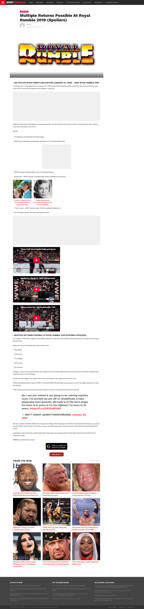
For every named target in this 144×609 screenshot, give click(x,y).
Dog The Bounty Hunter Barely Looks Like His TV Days (84, 494)
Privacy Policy (112, 607)
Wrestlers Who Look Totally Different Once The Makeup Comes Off (24, 564)
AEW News (50, 2)
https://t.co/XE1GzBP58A (45, 408)
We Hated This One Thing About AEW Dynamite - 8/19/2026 (85, 528)
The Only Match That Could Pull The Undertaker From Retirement (56, 563)
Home (31, 2)
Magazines (98, 2)
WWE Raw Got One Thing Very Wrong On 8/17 (55, 528)
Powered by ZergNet (94, 461)
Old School (87, 2)
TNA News (59, 2)
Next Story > (56, 454)
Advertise (122, 607)
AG (30, 24)
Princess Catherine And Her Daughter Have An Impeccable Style (22, 203)
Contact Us (130, 607)
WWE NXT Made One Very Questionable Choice (23, 528)
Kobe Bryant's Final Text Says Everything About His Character (25, 494)
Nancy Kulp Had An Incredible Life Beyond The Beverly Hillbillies (43, 203)
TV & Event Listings (111, 2)
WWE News (39, 2)
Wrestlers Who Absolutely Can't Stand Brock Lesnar (56, 494)
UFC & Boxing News (73, 2)
